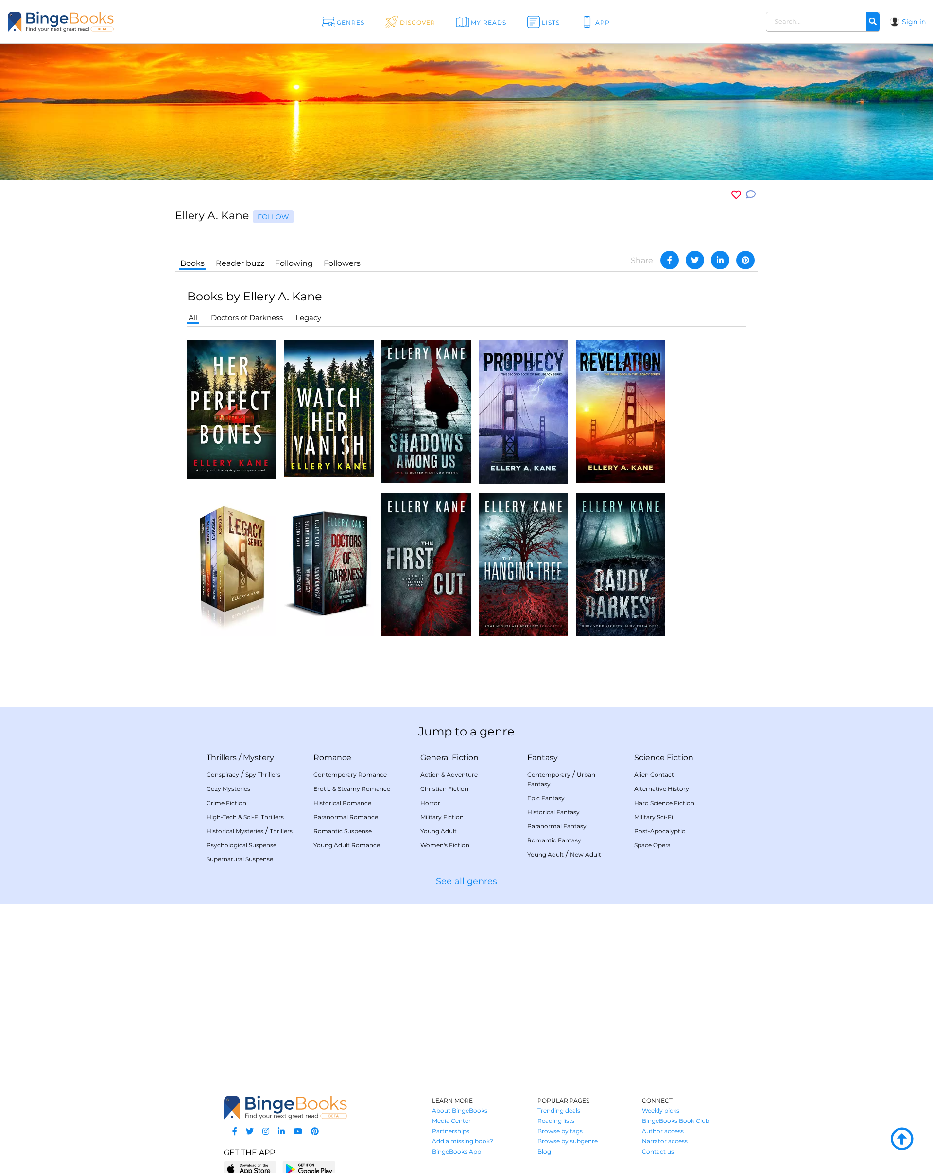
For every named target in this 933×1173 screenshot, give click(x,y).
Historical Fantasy (553, 812)
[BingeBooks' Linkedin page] (281, 1131)
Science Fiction (663, 757)
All (193, 317)
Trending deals (558, 1110)
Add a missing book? (462, 1141)
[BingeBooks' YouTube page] (298, 1131)
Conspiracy (223, 774)
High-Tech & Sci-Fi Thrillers (245, 817)
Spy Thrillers (262, 774)
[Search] (873, 22)
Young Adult (438, 831)
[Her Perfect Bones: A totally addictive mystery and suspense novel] (231, 409)
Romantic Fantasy (554, 840)
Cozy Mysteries (228, 788)
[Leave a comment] (751, 195)
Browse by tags (560, 1131)
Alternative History (661, 788)
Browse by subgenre (567, 1141)
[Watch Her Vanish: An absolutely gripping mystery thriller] (329, 408)
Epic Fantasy (546, 798)
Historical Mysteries (235, 831)
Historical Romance (342, 802)
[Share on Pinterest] (745, 260)
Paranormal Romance (345, 817)
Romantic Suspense (342, 831)
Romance (332, 757)
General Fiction (449, 757)
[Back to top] (902, 1139)
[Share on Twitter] (695, 260)
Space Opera (652, 845)
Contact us (658, 1151)
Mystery (258, 757)
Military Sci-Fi (653, 817)
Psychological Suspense (241, 845)
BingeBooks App (456, 1151)
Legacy (308, 317)
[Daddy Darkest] (620, 564)
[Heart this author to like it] (736, 195)
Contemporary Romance (350, 774)
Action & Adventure (449, 774)
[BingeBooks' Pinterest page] (315, 1131)
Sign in (914, 22)
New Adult (585, 854)
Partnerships (450, 1131)
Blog (544, 1151)
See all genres (466, 881)
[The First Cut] (426, 564)
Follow (273, 216)
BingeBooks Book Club (675, 1120)
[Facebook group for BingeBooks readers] (234, 1131)
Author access (663, 1131)
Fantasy (542, 757)
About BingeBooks (459, 1110)
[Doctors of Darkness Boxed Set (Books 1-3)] (329, 564)
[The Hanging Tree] (523, 564)
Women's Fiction (444, 845)
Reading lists (555, 1120)
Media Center (451, 1120)
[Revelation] (620, 411)
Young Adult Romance (346, 845)
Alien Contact (654, 774)
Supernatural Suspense (240, 859)
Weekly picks (660, 1110)
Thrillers (222, 757)
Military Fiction (442, 817)
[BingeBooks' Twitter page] (250, 1131)
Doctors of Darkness (247, 317)
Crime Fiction (226, 802)
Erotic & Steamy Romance (351, 788)
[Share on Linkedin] (720, 260)
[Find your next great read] (93, 21)
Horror (430, 802)
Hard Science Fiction (664, 802)
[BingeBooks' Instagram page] (265, 1131)
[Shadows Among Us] (426, 411)
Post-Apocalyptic (659, 831)
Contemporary (548, 774)
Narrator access (665, 1141)
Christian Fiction (444, 788)
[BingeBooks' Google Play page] (308, 1168)
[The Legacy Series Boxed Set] (231, 564)
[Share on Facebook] (669, 260)
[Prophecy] (523, 411)
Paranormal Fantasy (557, 826)
